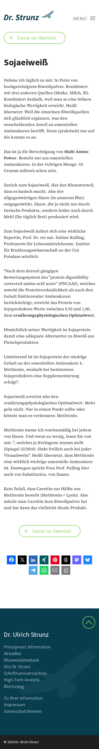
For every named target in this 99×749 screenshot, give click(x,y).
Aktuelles (12, 653)
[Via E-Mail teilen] (55, 570)
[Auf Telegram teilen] (33, 570)
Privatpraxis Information (27, 647)
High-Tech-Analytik (22, 680)
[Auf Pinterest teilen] (55, 559)
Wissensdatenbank (21, 660)
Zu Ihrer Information (23, 698)
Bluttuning (14, 686)
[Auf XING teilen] (44, 559)
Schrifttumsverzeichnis (25, 673)
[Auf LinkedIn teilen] (33, 559)
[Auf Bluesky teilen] (87, 559)
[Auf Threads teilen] (65, 559)
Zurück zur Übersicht (36, 38)
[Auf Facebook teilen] (11, 559)
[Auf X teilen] (22, 559)
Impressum (14, 704)
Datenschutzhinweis (23, 711)
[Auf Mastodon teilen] (76, 559)
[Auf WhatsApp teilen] (44, 570)
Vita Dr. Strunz (17, 666)
